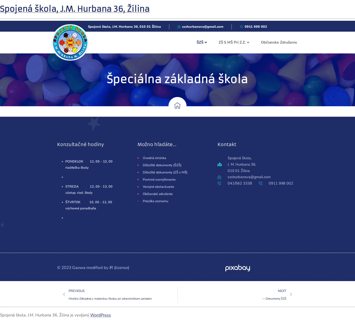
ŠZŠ (200, 42)
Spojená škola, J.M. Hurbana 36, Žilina (75, 9)
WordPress (100, 315)
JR (111, 267)
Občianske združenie (279, 42)
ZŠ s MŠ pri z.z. (232, 42)
